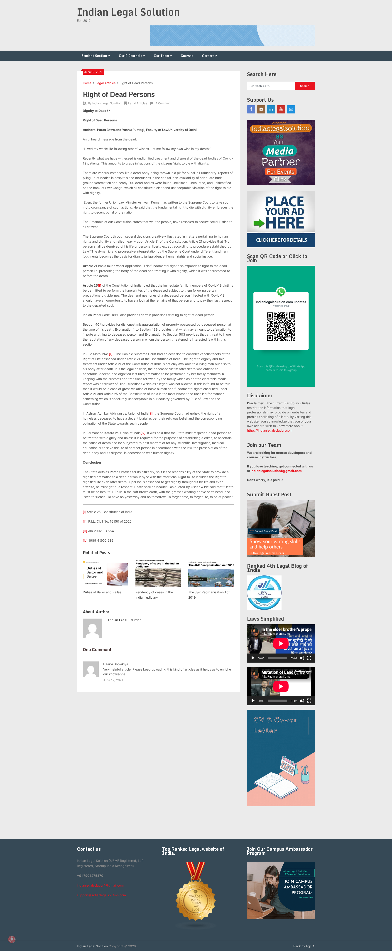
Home (87, 83)
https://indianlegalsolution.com (269, 430)
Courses (187, 55)
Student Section (94, 55)
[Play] (253, 658)
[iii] (150, 413)
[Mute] (302, 658)
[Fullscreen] (309, 658)
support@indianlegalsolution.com (101, 895)
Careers (208, 55)
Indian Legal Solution (128, 12)
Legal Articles (105, 83)
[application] (281, 643)
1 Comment (164, 103)
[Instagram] (261, 109)
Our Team (161, 55)
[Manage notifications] (11, 939)
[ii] (111, 354)
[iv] (143, 433)
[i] (99, 285)
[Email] (291, 109)
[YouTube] (281, 109)
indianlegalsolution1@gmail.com (276, 471)
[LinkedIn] (271, 109)
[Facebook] (251, 109)
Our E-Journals (130, 55)
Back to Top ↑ (304, 946)
